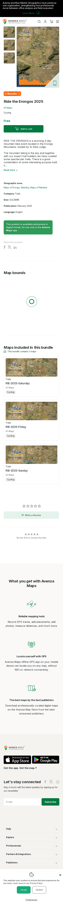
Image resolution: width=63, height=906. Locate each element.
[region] (31, 302)
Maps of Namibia (38, 187)
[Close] (60, 873)
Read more (9, 170)
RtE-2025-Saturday (18, 383)
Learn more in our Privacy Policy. (28, 883)
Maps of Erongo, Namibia (16, 187)
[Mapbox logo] (11, 324)
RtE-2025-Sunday (17, 470)
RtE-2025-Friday (16, 426)
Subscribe (50, 801)
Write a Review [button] (33, 515)
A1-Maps (8, 107)
